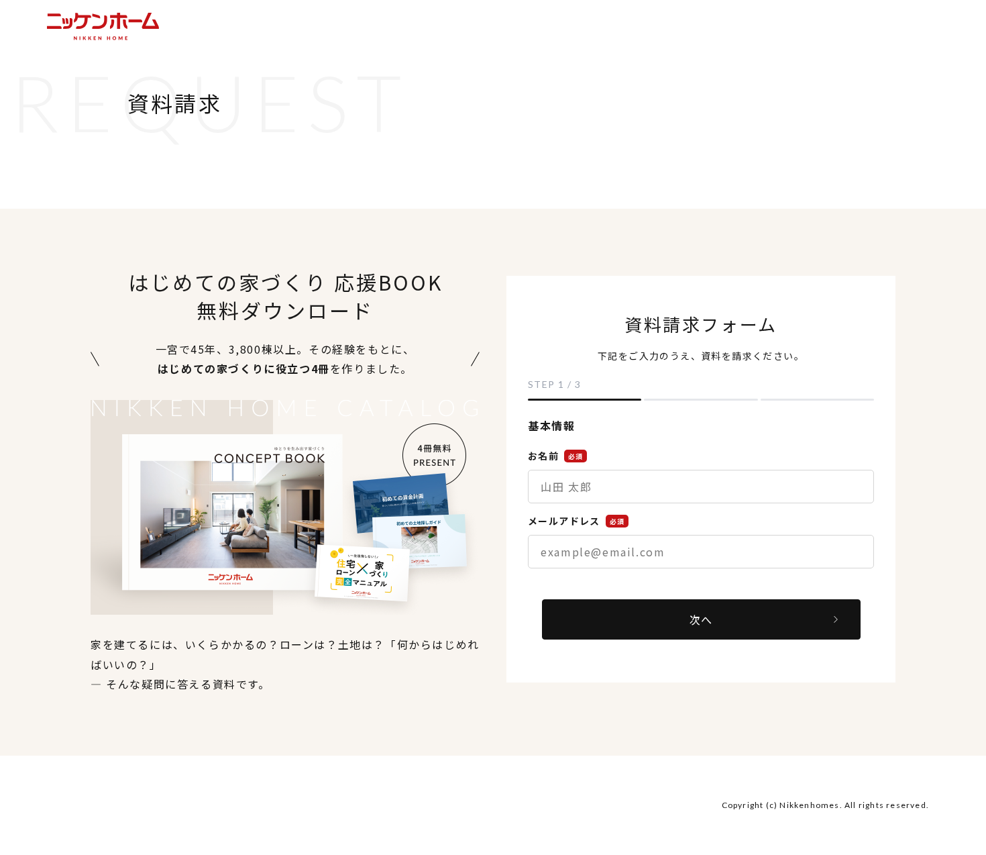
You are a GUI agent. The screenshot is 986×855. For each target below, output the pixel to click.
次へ (701, 619)
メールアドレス (576, 520)
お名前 (555, 455)
